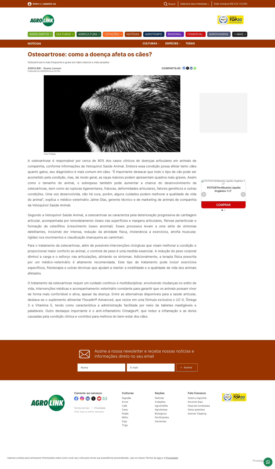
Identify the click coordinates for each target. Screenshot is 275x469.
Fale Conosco (197, 393)
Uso (159, 458)
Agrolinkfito (39, 34)
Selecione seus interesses (194, 3)
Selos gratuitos (196, 409)
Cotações (112, 34)
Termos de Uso (81, 408)
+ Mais (238, 34)
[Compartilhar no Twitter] (187, 68)
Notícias (133, 34)
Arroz (125, 401)
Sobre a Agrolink (197, 397)
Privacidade (100, 408)
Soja (124, 421)
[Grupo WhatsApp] (268, 462)
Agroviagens (218, 34)
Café (124, 405)
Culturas (63, 34)
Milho (125, 417)
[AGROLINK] (42, 20)
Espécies (172, 43)
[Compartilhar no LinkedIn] (191, 68)
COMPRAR (223, 204)
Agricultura (87, 34)
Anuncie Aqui (195, 401)
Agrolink (34, 68)
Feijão (125, 413)
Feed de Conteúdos (199, 405)
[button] (203, 194)
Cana (125, 409)
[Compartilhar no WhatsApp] (194, 68)
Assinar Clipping (197, 413)
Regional (175, 34)
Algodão (126, 397)
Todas (190, 43)
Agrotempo (153, 34)
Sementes (160, 421)
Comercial (195, 34)
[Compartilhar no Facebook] (183, 68)
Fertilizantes (162, 417)
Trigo (125, 425)
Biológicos (161, 413)
